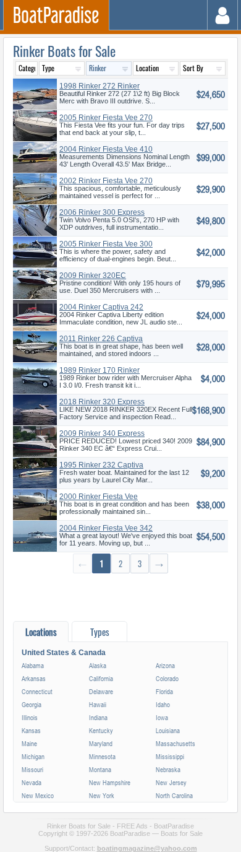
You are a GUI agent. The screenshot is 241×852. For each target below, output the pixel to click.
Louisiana (168, 730)
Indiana (98, 717)
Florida (164, 691)
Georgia (31, 704)
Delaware (101, 691)
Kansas (31, 730)
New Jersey (171, 782)
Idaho (163, 704)
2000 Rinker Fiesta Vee (98, 496)
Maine (29, 743)
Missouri (32, 769)
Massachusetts (175, 743)
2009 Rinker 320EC (92, 275)
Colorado (167, 678)
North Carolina (174, 795)
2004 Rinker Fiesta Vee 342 (106, 528)
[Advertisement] (120, 597)
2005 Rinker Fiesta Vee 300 (106, 244)
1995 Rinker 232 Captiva (101, 465)
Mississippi (170, 756)
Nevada (31, 782)
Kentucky (101, 730)
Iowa (162, 717)
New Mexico (38, 795)
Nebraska (168, 769)
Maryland (100, 743)
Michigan (33, 756)
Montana (100, 769)
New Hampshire (109, 782)
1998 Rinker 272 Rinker (99, 86)
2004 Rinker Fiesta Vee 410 (106, 149)
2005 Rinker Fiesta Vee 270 (106, 117)
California (101, 678)
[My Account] (223, 15)
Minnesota (102, 756)
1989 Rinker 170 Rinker (99, 370)
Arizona (165, 665)
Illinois (30, 717)
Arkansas (34, 678)
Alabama (33, 665)
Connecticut (37, 691)
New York (101, 795)
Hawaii (97, 704)
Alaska (97, 665)
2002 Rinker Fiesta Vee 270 (106, 180)
